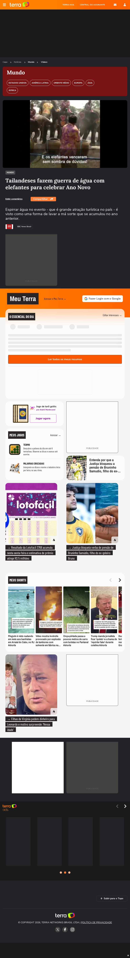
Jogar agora (43, 418)
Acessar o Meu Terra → (55, 298)
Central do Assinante (92, 4)
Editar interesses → (112, 315)
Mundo (31, 62)
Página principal (19, 4)
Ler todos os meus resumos (65, 359)
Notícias (18, 62)
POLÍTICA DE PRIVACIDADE (96, 922)
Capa (5, 62)
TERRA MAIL (68, 4)
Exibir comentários (14, 199)
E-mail (115, 4)
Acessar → (55, 435)
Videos (44, 62)
